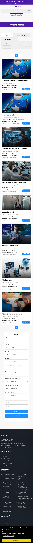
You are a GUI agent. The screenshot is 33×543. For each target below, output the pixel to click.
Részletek (26, 89)
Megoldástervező (8, 212)
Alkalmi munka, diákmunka (22, 475)
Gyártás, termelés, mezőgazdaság (7, 483)
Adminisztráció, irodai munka (8, 475)
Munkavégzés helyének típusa (13, 365)
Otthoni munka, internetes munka (25, 499)
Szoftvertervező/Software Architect (14, 149)
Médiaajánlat (6, 523)
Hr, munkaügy (6, 486)
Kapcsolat (5, 465)
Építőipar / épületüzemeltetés (23, 479)
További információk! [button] (8, 536)
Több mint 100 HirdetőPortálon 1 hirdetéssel (15, 1)
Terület (7, 351)
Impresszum (6, 525)
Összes (7, 35)
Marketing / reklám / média (23, 493)
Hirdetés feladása (16, 15)
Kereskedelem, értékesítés (25, 490)
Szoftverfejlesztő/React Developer (14, 182)
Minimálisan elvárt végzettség (13, 378)
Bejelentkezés (7, 3)
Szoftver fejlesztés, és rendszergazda (15, 81)
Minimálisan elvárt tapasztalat (13, 385)
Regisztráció (16, 3)
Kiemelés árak (6, 521)
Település (7, 358)
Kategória (7, 344)
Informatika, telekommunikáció (23, 486)
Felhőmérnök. (7, 280)
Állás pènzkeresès (8, 115)
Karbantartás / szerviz (8, 490)
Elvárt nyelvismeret (10, 392)
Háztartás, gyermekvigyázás (22, 483)
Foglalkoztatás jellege (10, 372)
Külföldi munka (6, 492)
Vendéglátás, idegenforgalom (7, 510)
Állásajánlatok (22, 35)
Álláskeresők (9, 39)
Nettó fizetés (8, 399)
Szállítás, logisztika (7, 506)
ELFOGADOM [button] (16, 540)
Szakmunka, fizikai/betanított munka (24, 503)
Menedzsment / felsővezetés (7, 496)
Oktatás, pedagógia (23, 496)
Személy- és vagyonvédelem (22, 506)
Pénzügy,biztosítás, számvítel (8, 503)
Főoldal (5, 456)
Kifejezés (7, 338)
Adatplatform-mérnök (10, 246)
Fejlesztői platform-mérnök (11, 314)
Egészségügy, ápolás (8, 478)
